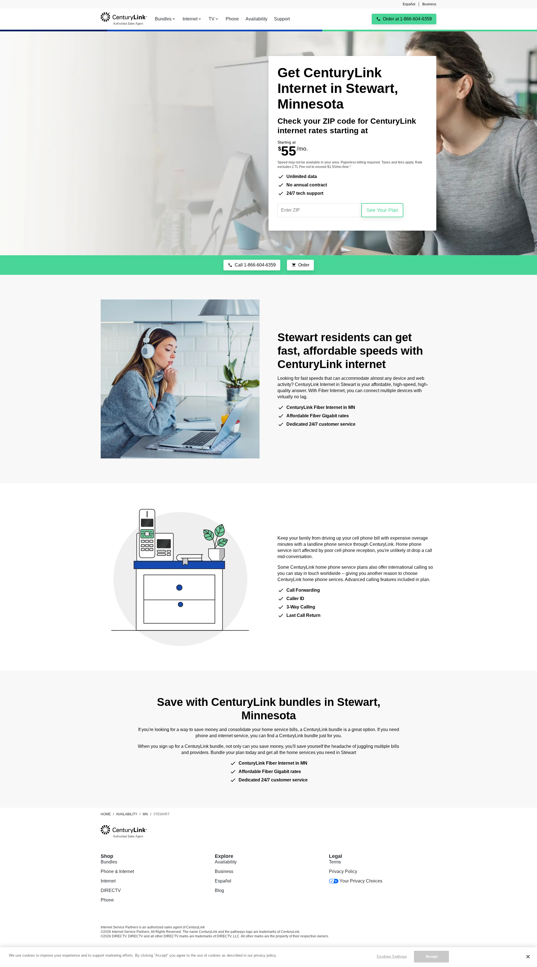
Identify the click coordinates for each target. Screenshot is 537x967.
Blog (219, 890)
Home (106, 814)
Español (409, 4)
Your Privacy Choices (361, 881)
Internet (108, 881)
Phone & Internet (117, 871)
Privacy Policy (343, 871)
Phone (107, 900)
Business (429, 4)
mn (145, 814)
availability (126, 814)
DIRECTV (111, 890)
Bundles (109, 862)
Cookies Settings (392, 956)
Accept (432, 956)
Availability (226, 862)
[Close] (528, 956)
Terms (335, 862)
